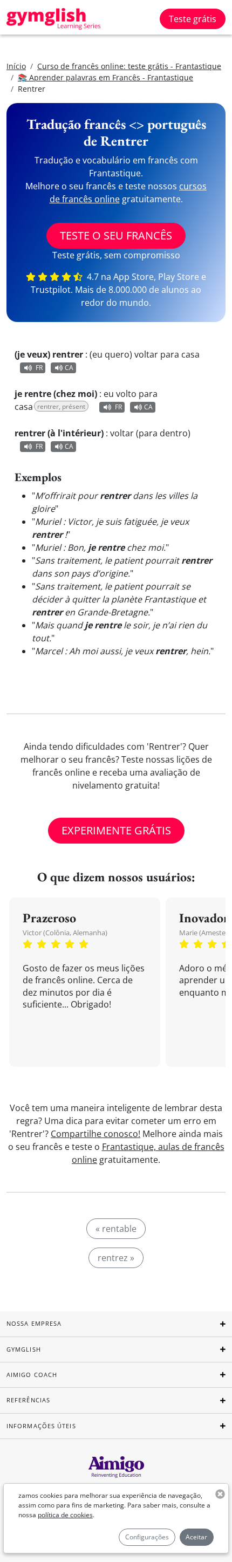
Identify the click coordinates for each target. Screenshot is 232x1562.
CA (69, 367)
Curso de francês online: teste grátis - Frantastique (129, 66)
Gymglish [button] (23, 1349)
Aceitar (196, 1537)
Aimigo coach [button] (31, 1375)
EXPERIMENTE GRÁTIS (116, 830)
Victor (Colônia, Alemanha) (65, 932)
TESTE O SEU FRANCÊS (116, 235)
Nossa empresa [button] (34, 1323)
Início (16, 66)
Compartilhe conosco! (95, 1134)
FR (39, 367)
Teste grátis (192, 19)
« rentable (116, 1229)
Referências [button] (28, 1400)
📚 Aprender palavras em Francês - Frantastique (105, 77)
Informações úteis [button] (41, 1426)
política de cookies (65, 1514)
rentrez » (116, 1258)
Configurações (147, 1537)
